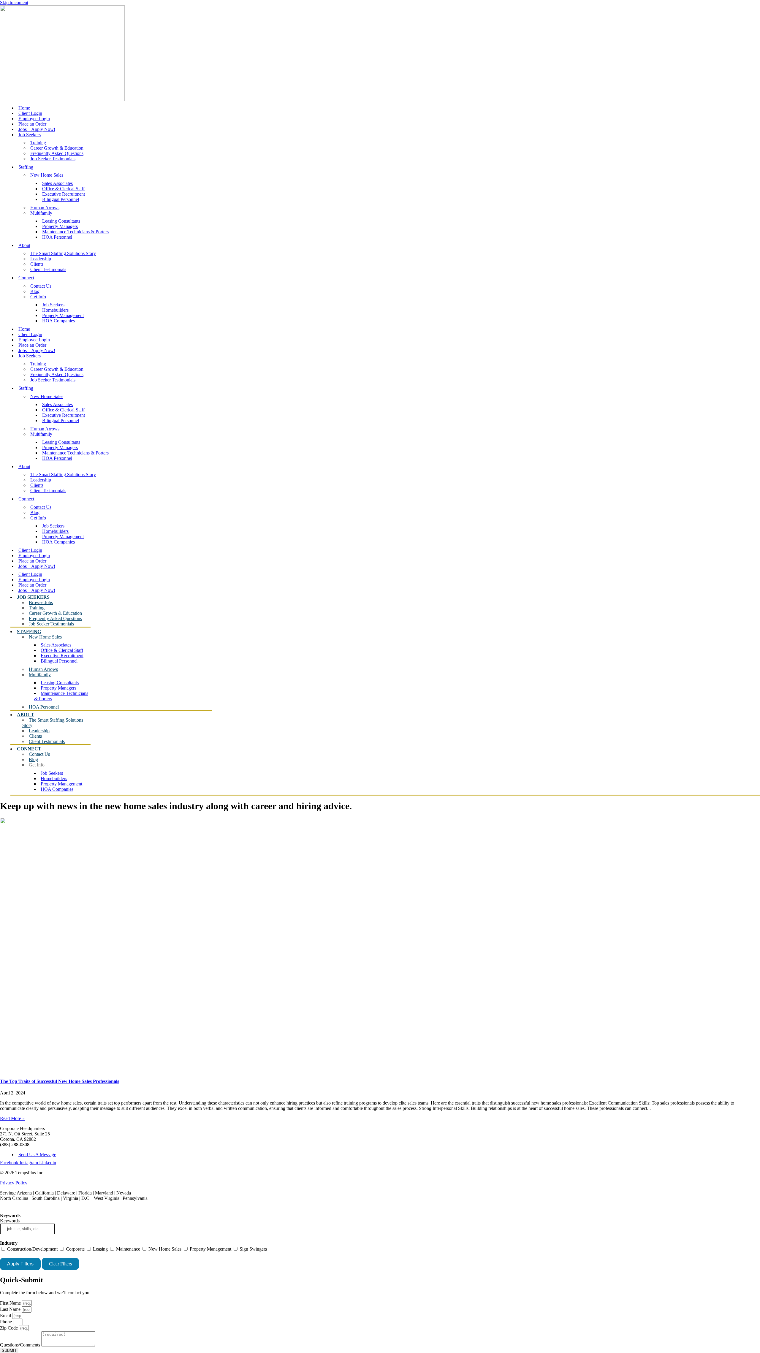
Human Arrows (44, 207)
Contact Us (40, 286)
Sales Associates (57, 183)
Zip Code (9, 1327)
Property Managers (60, 226)
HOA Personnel (57, 237)
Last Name (11, 1309)
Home (24, 107)
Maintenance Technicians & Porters (75, 231)
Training (38, 142)
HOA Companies (58, 320)
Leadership (40, 258)
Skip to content (14, 2)
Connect (26, 277)
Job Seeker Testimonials (52, 158)
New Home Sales (46, 175)
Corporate (75, 1248)
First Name (11, 1303)
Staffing (25, 166)
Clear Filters (60, 1263)
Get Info (38, 296)
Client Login (30, 113)
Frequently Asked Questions (56, 153)
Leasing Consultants (61, 221)
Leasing (100, 1248)
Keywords (10, 1220)
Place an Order (32, 123)
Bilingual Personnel (60, 199)
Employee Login (34, 118)
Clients (36, 264)
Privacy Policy (13, 1182)
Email (6, 1315)
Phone (6, 1321)
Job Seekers (29, 134)
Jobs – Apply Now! (36, 129)
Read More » (12, 1118)
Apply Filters (20, 1263)
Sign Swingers (252, 1248)
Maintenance (127, 1248)
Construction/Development (32, 1248)
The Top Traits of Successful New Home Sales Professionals (59, 1081)
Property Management (63, 315)
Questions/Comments (20, 1344)
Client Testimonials (48, 269)
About (24, 245)
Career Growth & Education (56, 147)
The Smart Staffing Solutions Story (63, 253)
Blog (34, 291)
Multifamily (41, 213)
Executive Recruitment (63, 194)
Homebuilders (55, 310)
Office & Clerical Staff (63, 188)
